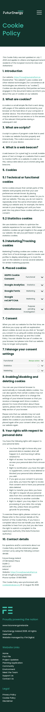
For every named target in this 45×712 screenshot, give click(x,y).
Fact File (6, 656)
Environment (8, 669)
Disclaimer (7, 701)
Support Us (7, 675)
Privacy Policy (9, 694)
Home (5, 653)
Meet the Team (10, 672)
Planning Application (12, 662)
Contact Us (8, 678)
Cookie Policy (9, 697)
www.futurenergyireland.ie (15, 625)
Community (8, 666)
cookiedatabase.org (11, 585)
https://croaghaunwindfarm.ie (27, 77)
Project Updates (10, 659)
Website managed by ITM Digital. (18, 637)
